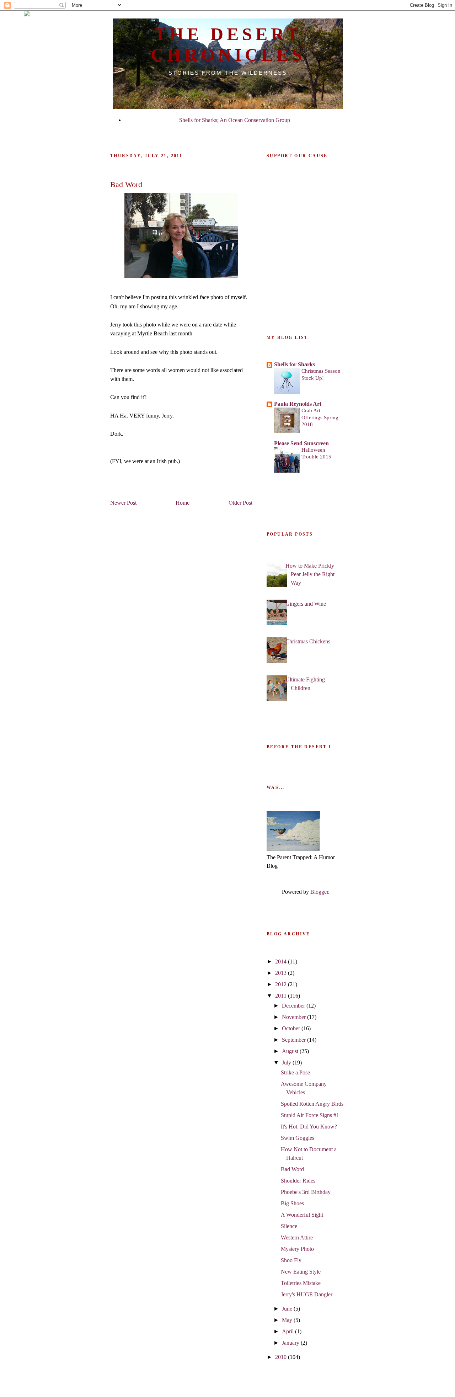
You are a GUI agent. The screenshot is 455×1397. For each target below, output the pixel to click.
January (291, 1343)
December (294, 1006)
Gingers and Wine (305, 604)
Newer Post (123, 503)
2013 (281, 973)
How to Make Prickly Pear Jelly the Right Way (309, 574)
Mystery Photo (297, 1249)
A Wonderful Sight (302, 1215)
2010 (281, 1357)
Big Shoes (292, 1203)
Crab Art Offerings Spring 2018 (319, 417)
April (288, 1331)
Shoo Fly (291, 1260)
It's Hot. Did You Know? (309, 1127)
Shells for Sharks (294, 364)
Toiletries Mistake (301, 1283)
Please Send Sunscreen (301, 443)
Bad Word (292, 1169)
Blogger (319, 892)
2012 (281, 984)
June (288, 1309)
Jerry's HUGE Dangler (306, 1294)
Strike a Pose (295, 1072)
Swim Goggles (297, 1138)
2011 (281, 996)
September (294, 1040)
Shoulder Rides (298, 1181)
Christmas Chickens (307, 641)
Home (182, 503)
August (291, 1051)
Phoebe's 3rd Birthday (306, 1192)
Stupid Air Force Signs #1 (310, 1115)
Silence (289, 1226)
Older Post (240, 503)
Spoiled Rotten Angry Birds (312, 1104)
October (291, 1028)
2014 (281, 961)
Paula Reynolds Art (297, 404)
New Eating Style (301, 1272)
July (287, 1062)
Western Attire (297, 1237)
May (288, 1320)
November (294, 1017)
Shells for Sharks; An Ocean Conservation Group (234, 120)
